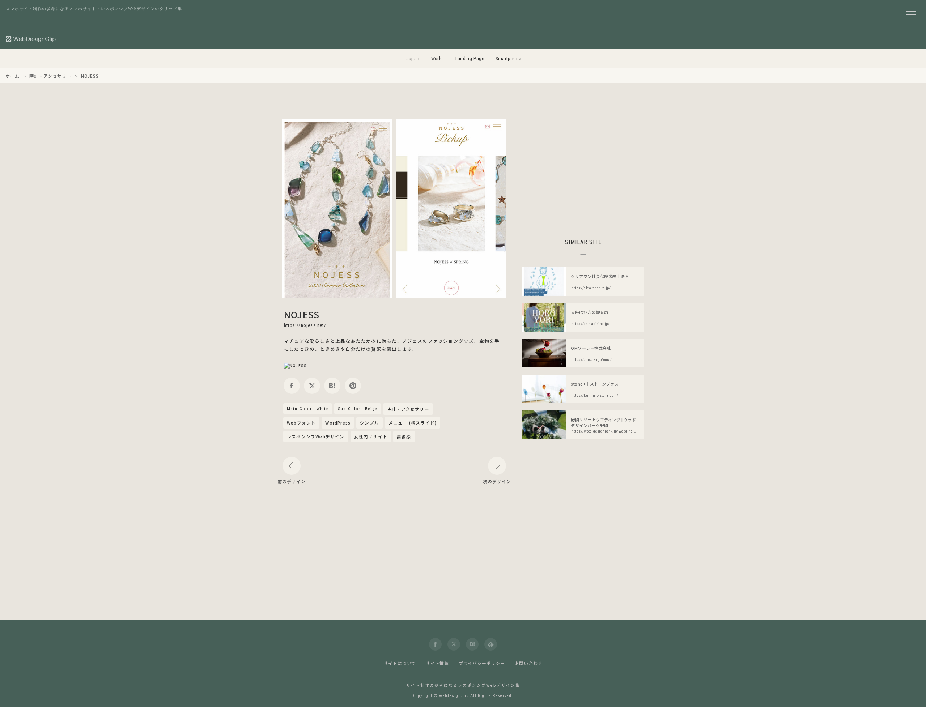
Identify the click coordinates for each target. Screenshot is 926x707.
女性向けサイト (370, 436)
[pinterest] (353, 386)
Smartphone (509, 58)
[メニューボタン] (911, 14)
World (437, 58)
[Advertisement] (583, 170)
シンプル (369, 423)
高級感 (404, 436)
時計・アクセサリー (408, 409)
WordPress (338, 423)
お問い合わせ (529, 663)
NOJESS (301, 314)
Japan (413, 58)
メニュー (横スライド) (412, 423)
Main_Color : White (307, 408)
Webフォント (301, 423)
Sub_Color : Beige (357, 408)
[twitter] (312, 386)
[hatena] (332, 386)
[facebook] (292, 386)
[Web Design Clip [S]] (31, 39)
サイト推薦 (437, 663)
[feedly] (490, 644)
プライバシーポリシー (482, 663)
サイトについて (400, 663)
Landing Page (470, 58)
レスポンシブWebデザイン (316, 436)
